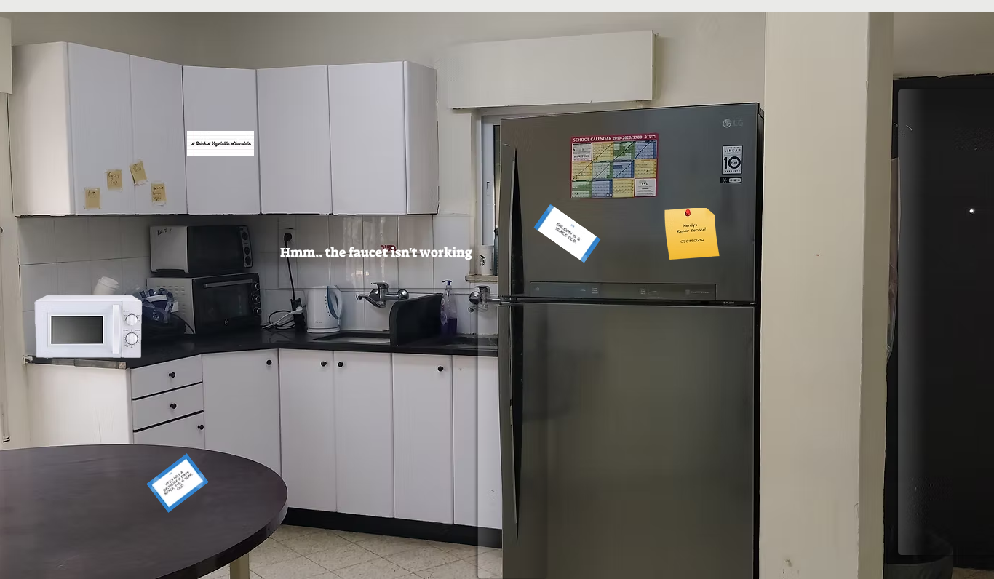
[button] (376, 252)
